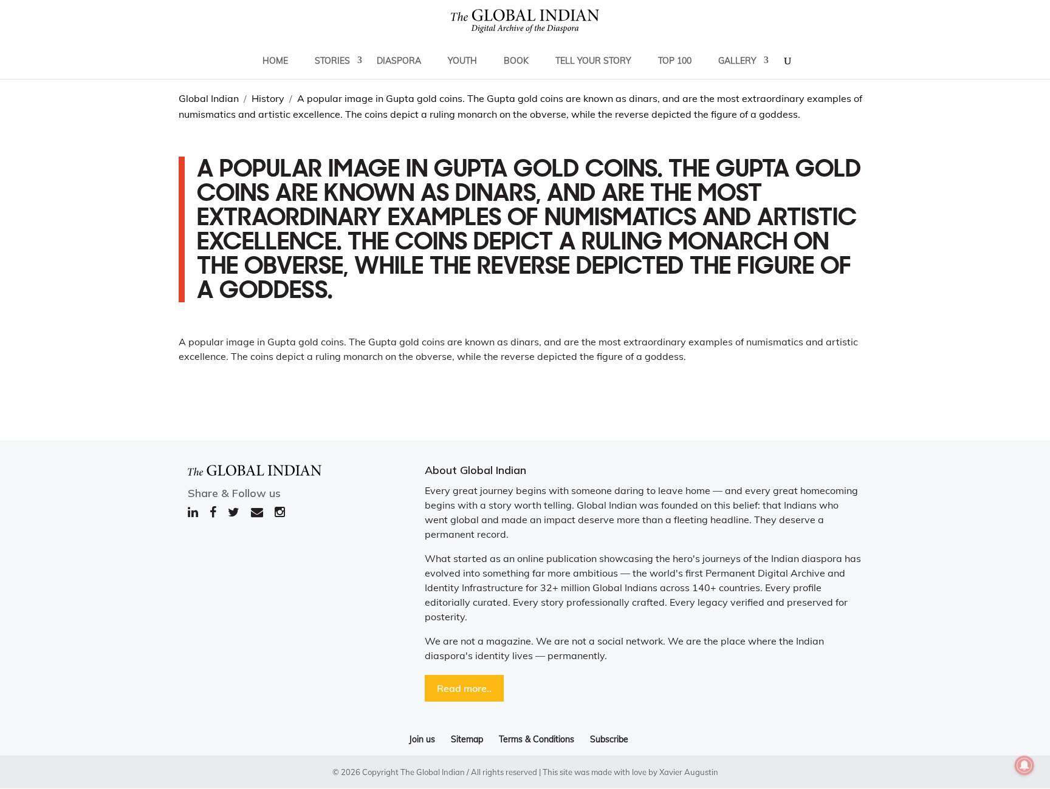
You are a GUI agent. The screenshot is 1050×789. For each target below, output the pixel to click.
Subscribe (609, 739)
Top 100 (674, 60)
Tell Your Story (593, 60)
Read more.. (464, 688)
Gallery (737, 60)
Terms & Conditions (536, 739)
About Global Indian (475, 470)
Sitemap (467, 739)
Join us (422, 739)
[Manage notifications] (1024, 765)
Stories (332, 60)
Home (275, 60)
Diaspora (399, 60)
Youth (462, 60)
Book (516, 60)
